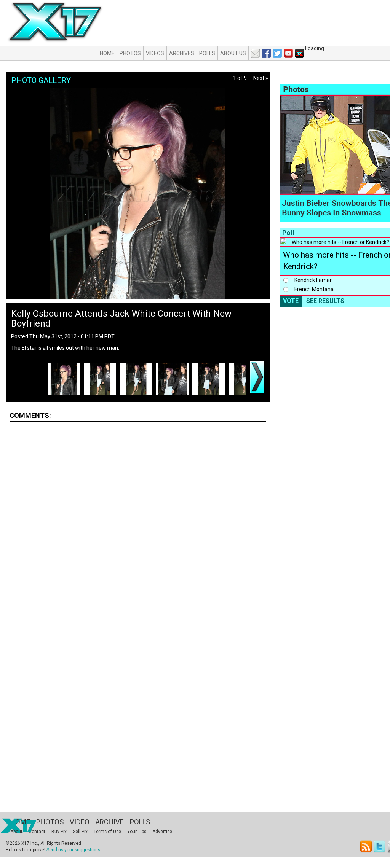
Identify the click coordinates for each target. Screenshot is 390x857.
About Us (233, 53)
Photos (130, 53)
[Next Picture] (257, 377)
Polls (207, 53)
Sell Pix (80, 831)
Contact (37, 831)
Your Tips (136, 831)
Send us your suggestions (73, 849)
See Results (325, 300)
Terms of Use (107, 831)
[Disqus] (138, 522)
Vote (291, 300)
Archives (181, 53)
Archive (110, 822)
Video (80, 822)
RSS (366, 846)
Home (107, 53)
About (16, 831)
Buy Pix (59, 831)
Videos (155, 53)
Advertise (162, 831)
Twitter (380, 846)
